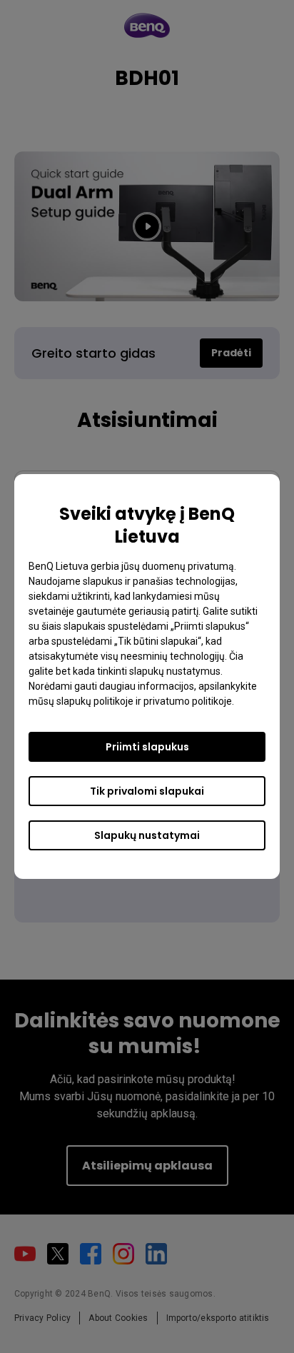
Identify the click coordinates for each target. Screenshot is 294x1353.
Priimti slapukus (147, 747)
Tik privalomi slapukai (147, 791)
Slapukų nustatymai (147, 835)
